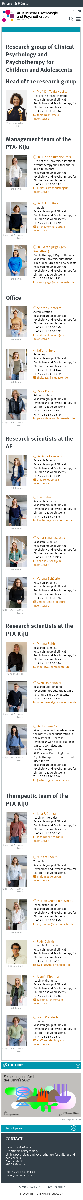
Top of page (13, 1128)
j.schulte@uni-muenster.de (54, 780)
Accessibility (56, 1187)
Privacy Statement (30, 1187)
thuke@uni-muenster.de (52, 377)
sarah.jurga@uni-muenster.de (56, 282)
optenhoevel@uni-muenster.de (56, 702)
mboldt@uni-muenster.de (53, 667)
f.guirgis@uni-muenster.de (54, 965)
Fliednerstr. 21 (14, 1161)
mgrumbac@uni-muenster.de (55, 924)
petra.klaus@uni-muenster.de (56, 418)
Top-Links (16, 1065)
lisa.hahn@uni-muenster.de (54, 520)
